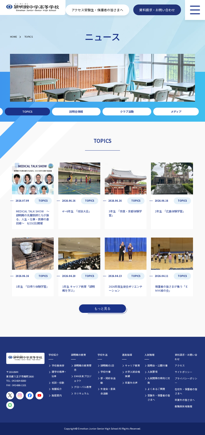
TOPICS (28, 36)
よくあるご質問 (156, 389)
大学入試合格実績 (132, 374)
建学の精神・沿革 (59, 374)
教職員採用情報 (183, 406)
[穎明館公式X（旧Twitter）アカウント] (10, 395)
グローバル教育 (83, 387)
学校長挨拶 (58, 365)
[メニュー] (195, 10)
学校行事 (105, 371)
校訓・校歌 (58, 382)
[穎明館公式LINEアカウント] (10, 405)
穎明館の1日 (107, 365)
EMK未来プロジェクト (83, 378)
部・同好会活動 (108, 380)
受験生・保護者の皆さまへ (103, 9)
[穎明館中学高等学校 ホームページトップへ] (33, 7)
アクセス (78, 9)
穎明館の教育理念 (83, 368)
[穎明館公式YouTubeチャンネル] (39, 395)
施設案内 (57, 395)
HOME (13, 36)
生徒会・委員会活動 (108, 391)
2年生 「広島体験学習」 (170, 211)
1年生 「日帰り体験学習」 (32, 286)
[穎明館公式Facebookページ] (30, 395)
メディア (176, 111)
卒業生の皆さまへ (185, 400)
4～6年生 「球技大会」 (76, 211)
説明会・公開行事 (158, 365)
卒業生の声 (131, 382)
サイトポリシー (183, 372)
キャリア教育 (132, 365)
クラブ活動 (127, 111)
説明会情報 (76, 111)
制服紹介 (57, 389)
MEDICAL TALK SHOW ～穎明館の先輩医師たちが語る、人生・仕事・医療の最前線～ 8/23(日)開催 (32, 217)
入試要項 (153, 371)
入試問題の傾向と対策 (159, 380)
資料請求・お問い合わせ (157, 9)
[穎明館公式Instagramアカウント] (20, 395)
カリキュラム (81, 393)
